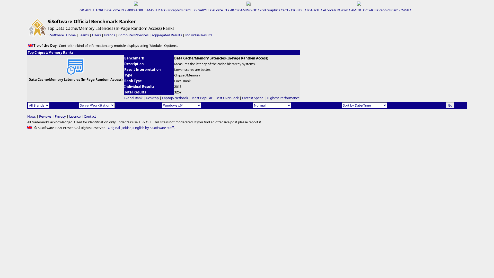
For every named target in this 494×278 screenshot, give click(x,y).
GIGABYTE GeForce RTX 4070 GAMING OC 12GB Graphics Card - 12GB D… (249, 10)
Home (71, 35)
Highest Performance (283, 97)
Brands (109, 35)
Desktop (152, 97)
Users (96, 35)
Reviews (45, 116)
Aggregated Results (167, 35)
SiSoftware (56, 35)
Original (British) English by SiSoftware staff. (141, 127)
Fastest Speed (252, 97)
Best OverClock (227, 97)
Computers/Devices (133, 35)
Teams (84, 35)
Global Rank (133, 97)
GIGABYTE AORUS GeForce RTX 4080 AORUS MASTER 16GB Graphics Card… (136, 10)
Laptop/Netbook (175, 97)
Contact (90, 116)
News (31, 116)
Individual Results (198, 35)
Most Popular (201, 97)
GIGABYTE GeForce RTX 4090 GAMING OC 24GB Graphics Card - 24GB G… (360, 10)
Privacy (60, 116)
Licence (75, 116)
